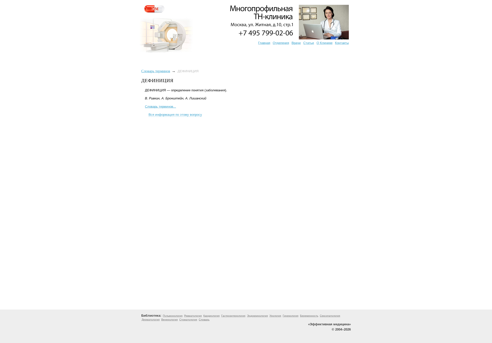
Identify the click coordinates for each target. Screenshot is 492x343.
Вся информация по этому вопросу (175, 115)
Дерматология (151, 319)
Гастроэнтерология (233, 315)
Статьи (308, 43)
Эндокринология (257, 315)
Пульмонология (173, 315)
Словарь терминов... (160, 106)
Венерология (169, 319)
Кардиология (211, 315)
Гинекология (290, 315)
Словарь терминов (155, 71)
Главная (264, 43)
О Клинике (324, 43)
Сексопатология (330, 315)
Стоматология (188, 319)
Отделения (281, 43)
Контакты (342, 43)
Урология (275, 315)
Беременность (309, 315)
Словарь (204, 319)
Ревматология (193, 315)
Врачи (296, 43)
